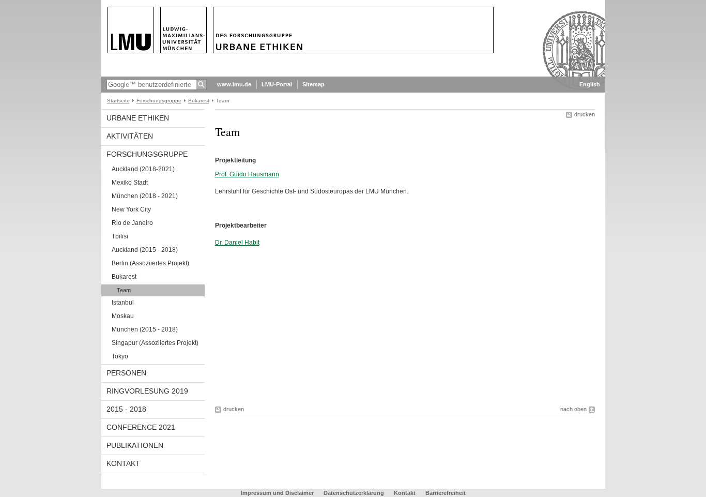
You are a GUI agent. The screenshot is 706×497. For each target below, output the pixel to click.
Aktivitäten (129, 136)
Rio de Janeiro (132, 223)
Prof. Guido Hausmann (247, 174)
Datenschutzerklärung (354, 493)
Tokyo (120, 356)
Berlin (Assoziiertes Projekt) (150, 263)
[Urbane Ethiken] (353, 74)
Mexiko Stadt (130, 182)
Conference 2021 (140, 427)
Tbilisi (120, 236)
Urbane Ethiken (137, 118)
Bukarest (198, 100)
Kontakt (123, 463)
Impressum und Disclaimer (277, 493)
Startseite (118, 100)
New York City (131, 209)
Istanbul (123, 302)
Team (124, 290)
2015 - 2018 (126, 409)
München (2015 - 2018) (145, 329)
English (589, 84)
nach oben (573, 409)
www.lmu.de (234, 84)
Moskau (123, 316)
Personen (126, 373)
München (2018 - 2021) (145, 196)
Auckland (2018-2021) (143, 169)
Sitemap (313, 84)
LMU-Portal (277, 84)
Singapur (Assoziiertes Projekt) (155, 343)
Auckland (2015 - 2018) (145, 249)
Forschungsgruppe (158, 100)
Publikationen (134, 445)
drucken (584, 114)
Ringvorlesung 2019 (147, 391)
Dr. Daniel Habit (237, 242)
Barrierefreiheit (445, 493)
